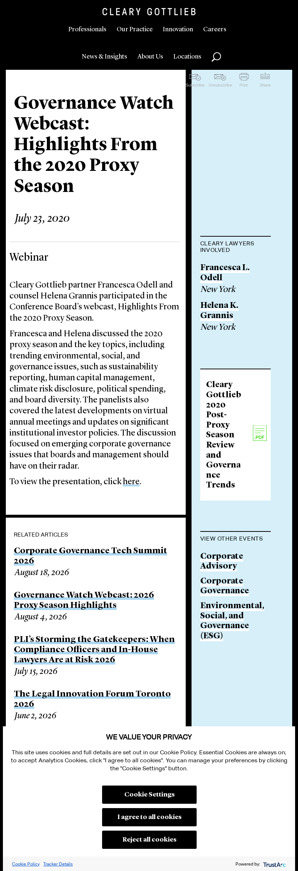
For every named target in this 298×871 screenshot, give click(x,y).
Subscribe (195, 85)
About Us (150, 56)
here (131, 482)
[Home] (149, 11)
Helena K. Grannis (219, 311)
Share (265, 85)
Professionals (87, 29)
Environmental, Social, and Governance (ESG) (232, 621)
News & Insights (104, 56)
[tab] (235, 247)
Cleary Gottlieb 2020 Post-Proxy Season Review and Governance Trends (223, 435)
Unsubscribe (220, 85)
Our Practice (135, 29)
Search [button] (216, 57)
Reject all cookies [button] (149, 839)
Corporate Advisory (221, 562)
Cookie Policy (26, 864)
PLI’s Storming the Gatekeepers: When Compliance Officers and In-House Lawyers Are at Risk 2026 (94, 650)
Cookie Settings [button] (149, 794)
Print (243, 85)
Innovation (178, 29)
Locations (187, 56)
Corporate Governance (224, 586)
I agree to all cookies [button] (149, 817)
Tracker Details (58, 864)
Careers (214, 29)
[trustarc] (273, 864)
